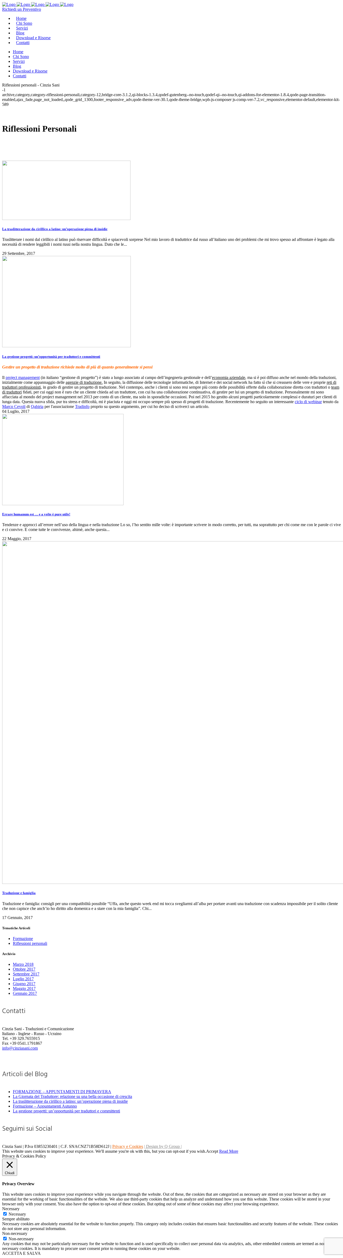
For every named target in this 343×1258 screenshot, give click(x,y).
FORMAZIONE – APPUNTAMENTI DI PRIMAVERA (62, 1091)
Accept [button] (212, 1151)
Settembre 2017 (26, 974)
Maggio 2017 (24, 988)
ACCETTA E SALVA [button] (21, 1253)
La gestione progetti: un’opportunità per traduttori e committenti (51, 357)
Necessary (17, 1214)
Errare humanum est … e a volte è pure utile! (36, 514)
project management (23, 377)
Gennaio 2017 (25, 993)
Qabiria (37, 406)
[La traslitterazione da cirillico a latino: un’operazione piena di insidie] (66, 218)
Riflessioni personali (30, 943)
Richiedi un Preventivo (21, 9)
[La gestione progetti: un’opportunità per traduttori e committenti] (66, 346)
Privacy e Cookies (127, 1146)
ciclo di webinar (308, 401)
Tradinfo (82, 406)
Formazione (23, 938)
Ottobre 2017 (24, 969)
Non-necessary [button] (14, 1233)
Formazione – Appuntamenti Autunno (45, 1106)
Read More (228, 1151)
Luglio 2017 (23, 979)
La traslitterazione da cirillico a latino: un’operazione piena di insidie (54, 229)
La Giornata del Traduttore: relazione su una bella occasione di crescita (72, 1096)
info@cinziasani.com (20, 1048)
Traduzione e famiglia (19, 893)
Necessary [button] (11, 1208)
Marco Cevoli (13, 406)
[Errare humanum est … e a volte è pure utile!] (63, 503)
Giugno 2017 (24, 983)
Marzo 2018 (23, 964)
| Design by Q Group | (163, 1146)
